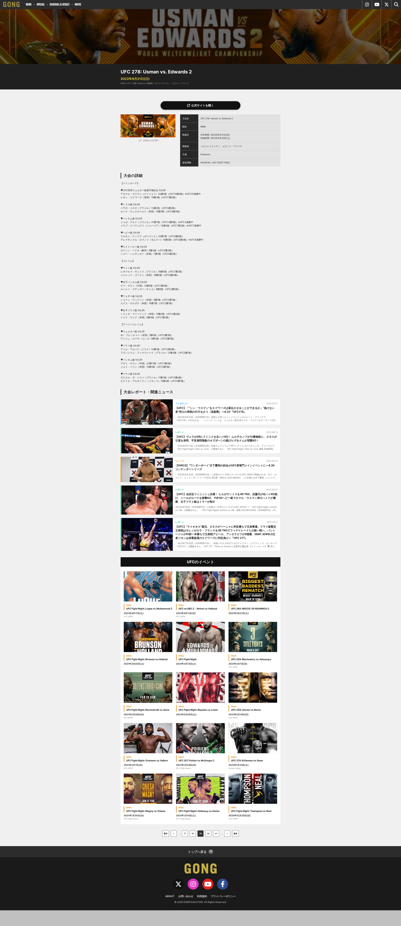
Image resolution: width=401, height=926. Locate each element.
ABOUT (169, 896)
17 (185, 833)
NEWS (28, 4)
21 (216, 833)
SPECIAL (40, 4)
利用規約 (202, 896)
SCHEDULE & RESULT (60, 4)
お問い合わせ (185, 896)
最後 (235, 833)
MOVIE (78, 4)
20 (208, 833)
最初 (165, 833)
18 (193, 833)
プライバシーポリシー (223, 896)
